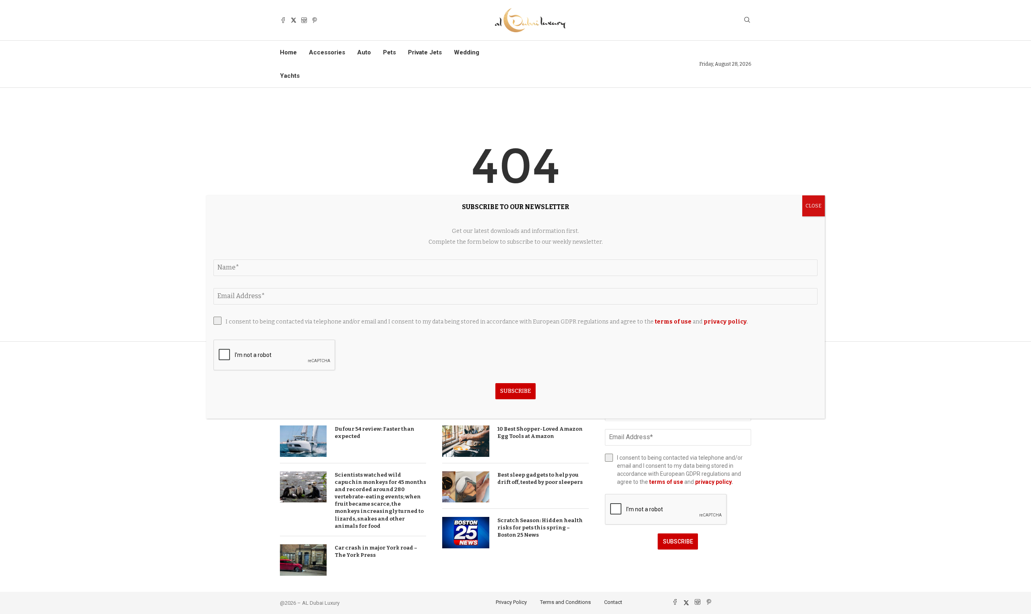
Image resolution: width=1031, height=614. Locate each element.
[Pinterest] (314, 20)
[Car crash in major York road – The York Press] (303, 560)
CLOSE (813, 206)
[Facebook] (283, 20)
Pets (389, 52)
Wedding (466, 52)
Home (288, 52)
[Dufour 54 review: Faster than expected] (303, 441)
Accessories (327, 52)
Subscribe (678, 541)
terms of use (666, 482)
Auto (364, 52)
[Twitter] (293, 20)
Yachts (290, 75)
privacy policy (713, 482)
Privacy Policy (511, 602)
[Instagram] (304, 20)
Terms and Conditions (565, 602)
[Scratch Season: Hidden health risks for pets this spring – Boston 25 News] (465, 532)
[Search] (747, 20)
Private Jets (425, 52)
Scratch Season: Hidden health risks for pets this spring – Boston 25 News (540, 527)
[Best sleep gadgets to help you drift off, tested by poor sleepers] (465, 487)
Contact (613, 602)
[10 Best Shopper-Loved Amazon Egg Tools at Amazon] (465, 441)
